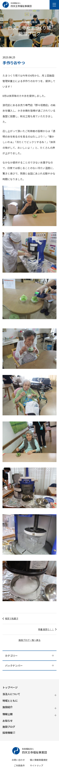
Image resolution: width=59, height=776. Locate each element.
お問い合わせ (18, 759)
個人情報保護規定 (39, 759)
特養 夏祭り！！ (46, 629)
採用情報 (8, 732)
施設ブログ (9, 727)
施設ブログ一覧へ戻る (30, 640)
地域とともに (10, 700)
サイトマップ (36, 765)
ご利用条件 (19, 765)
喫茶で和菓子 (11, 618)
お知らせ (8, 721)
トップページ (10, 687)
